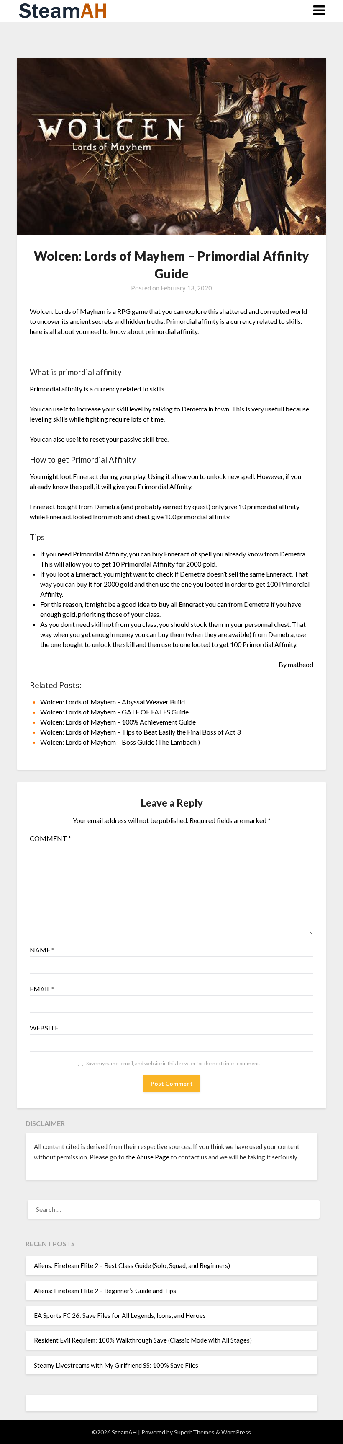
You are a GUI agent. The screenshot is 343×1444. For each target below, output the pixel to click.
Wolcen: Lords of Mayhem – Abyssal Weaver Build (112, 702)
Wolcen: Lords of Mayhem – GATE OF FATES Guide (114, 712)
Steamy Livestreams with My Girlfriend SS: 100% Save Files (116, 1365)
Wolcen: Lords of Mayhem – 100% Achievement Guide (118, 722)
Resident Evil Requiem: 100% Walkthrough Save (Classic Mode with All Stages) (143, 1340)
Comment (50, 838)
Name (42, 950)
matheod (300, 664)
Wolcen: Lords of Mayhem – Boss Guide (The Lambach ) (120, 742)
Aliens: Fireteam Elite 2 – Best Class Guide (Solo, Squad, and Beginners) (132, 1265)
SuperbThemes (194, 1432)
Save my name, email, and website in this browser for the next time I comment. (173, 1063)
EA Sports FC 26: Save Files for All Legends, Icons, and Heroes (120, 1315)
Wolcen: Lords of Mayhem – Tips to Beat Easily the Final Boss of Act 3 (140, 732)
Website (44, 1028)
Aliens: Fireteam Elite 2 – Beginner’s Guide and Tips (105, 1290)
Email (42, 989)
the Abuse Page (147, 1157)
